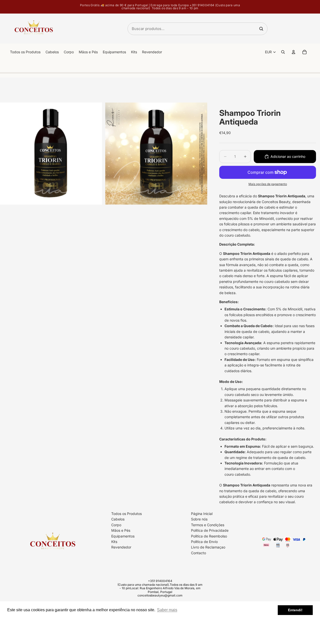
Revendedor (121, 547)
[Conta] (293, 52)
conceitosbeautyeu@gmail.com (160, 595)
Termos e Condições (207, 525)
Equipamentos (122, 536)
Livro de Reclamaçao (208, 547)
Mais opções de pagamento (267, 184)
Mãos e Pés (120, 530)
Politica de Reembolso (209, 536)
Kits (114, 541)
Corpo (116, 525)
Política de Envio (204, 541)
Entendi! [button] (295, 610)
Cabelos (117, 519)
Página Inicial (201, 513)
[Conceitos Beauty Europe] (34, 29)
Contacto (198, 553)
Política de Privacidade (209, 530)
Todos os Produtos (126, 513)
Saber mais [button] (167, 610)
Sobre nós (199, 519)
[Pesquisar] (261, 29)
